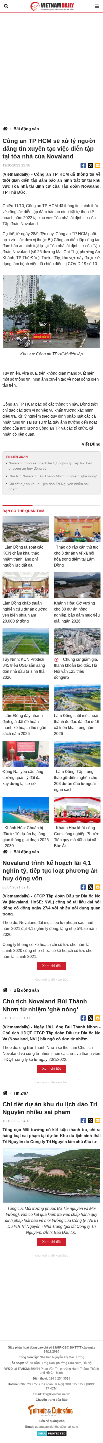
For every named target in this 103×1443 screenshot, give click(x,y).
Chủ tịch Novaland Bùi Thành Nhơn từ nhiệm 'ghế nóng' (52, 476)
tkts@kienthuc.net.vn (56, 1394)
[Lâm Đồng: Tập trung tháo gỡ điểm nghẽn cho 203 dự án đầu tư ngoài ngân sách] (77, 754)
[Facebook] (83, 165)
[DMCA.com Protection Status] (51, 1433)
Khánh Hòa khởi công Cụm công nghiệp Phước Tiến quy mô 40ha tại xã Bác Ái (76, 837)
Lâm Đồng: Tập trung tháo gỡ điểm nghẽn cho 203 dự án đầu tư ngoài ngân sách (75, 780)
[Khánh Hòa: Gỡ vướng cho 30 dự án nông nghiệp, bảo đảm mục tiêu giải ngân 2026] (77, 585)
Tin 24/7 (21, 1093)
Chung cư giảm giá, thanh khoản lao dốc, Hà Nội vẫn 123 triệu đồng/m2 (76, 668)
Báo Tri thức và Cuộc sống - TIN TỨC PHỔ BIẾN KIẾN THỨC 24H (51, 6)
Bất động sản (26, 129)
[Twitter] (91, 165)
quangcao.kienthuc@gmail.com (56, 1427)
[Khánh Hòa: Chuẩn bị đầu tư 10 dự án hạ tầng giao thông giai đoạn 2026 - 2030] (25, 810)
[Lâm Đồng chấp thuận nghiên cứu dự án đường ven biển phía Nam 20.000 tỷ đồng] (25, 585)
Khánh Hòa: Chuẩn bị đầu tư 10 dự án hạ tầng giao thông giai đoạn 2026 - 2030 (25, 837)
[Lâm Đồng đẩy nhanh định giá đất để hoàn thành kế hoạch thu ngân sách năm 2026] (25, 698)
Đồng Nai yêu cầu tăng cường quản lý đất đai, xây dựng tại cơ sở (22, 777)
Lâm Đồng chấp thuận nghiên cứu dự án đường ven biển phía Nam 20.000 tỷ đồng (25, 612)
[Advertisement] (51, 66)
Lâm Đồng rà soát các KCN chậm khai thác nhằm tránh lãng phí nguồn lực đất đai (22, 556)
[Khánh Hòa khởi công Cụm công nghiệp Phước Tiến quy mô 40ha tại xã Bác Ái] (77, 810)
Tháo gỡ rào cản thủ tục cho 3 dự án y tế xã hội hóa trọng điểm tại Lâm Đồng (76, 556)
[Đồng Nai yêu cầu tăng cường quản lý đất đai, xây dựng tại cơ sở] (25, 754)
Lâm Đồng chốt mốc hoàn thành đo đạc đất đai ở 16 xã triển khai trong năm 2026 (77, 725)
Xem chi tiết (51, 966)
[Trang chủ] (5, 129)
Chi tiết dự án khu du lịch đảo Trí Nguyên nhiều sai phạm (48, 486)
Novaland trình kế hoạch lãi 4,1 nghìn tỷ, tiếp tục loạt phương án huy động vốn (50, 465)
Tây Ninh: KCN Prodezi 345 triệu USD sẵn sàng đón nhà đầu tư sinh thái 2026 (24, 668)
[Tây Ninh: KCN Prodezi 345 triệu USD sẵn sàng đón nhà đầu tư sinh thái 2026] (25, 641)
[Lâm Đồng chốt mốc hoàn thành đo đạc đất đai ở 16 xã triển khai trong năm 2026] (77, 698)
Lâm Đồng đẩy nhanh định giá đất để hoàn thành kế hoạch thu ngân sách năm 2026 (24, 725)
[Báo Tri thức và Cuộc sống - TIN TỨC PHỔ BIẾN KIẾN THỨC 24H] (51, 1410)
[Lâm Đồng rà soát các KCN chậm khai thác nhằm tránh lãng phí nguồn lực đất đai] (25, 529)
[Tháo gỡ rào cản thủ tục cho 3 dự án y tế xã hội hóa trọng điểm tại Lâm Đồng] (77, 529)
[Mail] (97, 165)
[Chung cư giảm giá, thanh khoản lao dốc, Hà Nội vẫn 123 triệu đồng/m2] (77, 641)
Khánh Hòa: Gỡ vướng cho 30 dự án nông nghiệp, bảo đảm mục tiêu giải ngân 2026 (77, 612)
